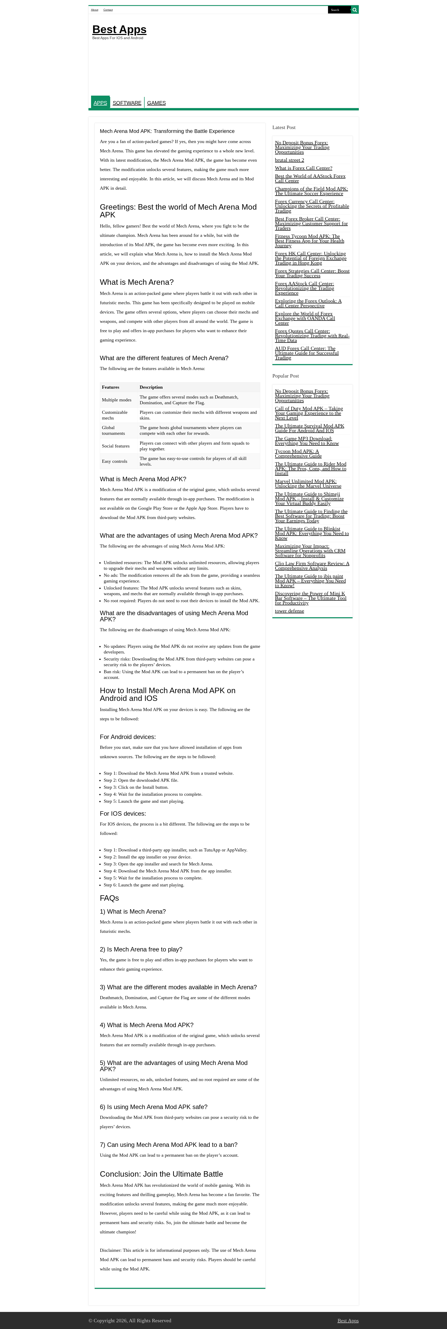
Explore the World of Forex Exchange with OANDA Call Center (305, 318)
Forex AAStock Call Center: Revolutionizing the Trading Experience (304, 288)
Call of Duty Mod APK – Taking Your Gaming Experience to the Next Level (309, 413)
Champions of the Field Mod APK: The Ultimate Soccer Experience (311, 191)
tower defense (289, 611)
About (94, 9)
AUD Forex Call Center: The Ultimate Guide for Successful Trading (307, 352)
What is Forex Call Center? (303, 168)
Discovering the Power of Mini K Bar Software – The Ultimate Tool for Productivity (311, 598)
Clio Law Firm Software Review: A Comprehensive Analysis (312, 565)
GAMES (156, 103)
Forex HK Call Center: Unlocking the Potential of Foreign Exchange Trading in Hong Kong (311, 258)
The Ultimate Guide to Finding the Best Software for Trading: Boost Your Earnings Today (311, 515)
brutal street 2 (289, 160)
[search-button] (355, 10)
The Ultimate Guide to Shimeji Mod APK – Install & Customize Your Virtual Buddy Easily (309, 498)
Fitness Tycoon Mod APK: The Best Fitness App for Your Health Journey (309, 240)
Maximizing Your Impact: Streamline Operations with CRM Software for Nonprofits (310, 550)
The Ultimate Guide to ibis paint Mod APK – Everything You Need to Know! (310, 580)
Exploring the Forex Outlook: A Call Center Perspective (308, 303)
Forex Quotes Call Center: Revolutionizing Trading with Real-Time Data (312, 335)
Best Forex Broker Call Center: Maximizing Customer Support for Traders (311, 223)
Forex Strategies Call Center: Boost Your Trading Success (312, 273)
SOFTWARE (127, 103)
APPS (100, 103)
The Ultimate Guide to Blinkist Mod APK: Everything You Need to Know (312, 533)
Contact (108, 9)
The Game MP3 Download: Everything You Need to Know (307, 441)
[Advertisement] (261, 55)
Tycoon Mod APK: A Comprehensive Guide (298, 453)
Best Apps (119, 29)
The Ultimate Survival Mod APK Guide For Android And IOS (309, 428)
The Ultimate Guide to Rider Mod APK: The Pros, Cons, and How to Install (310, 468)
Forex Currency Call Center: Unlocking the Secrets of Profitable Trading (312, 206)
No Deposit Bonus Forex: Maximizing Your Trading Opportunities (302, 147)
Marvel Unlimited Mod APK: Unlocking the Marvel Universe (308, 483)
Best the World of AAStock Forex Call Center (310, 178)
